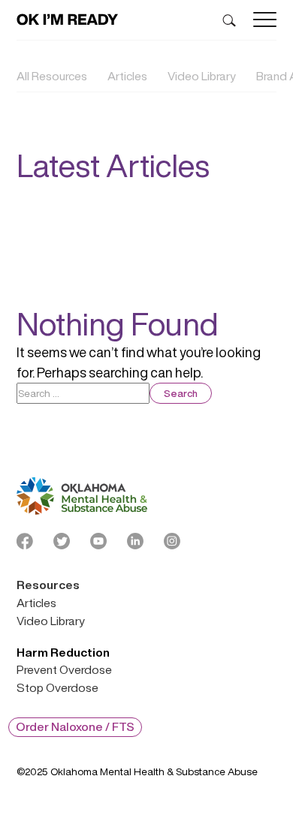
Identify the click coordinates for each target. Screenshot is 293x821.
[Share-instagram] (172, 541)
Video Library (202, 76)
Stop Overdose (57, 687)
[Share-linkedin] (135, 541)
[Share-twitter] (61, 541)
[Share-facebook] (25, 541)
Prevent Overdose (64, 669)
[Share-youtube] (98, 541)
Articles (127, 76)
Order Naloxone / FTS (75, 726)
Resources (48, 585)
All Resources (52, 76)
